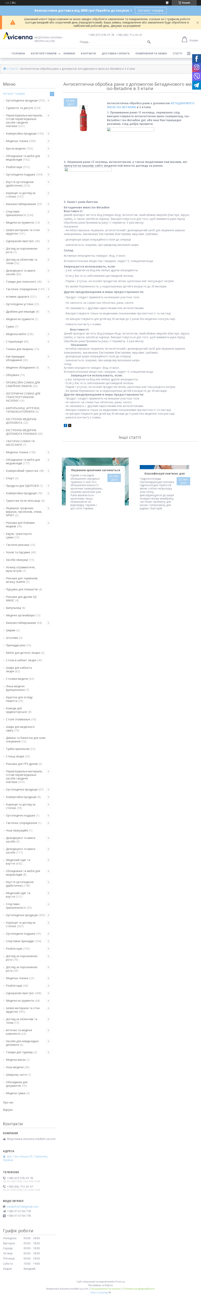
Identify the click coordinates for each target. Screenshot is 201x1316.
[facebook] (65, 426)
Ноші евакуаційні (17, 830)
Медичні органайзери (20, 615)
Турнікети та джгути (19, 108)
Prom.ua (120, 1281)
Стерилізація (14, 341)
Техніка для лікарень (19, 349)
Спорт (10, 478)
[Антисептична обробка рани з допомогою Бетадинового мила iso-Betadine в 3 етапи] (83, 118)
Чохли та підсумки (18, 552)
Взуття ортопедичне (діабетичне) (20, 183)
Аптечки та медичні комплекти (19, 1032)
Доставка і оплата (116, 53)
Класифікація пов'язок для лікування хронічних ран (164, 474)
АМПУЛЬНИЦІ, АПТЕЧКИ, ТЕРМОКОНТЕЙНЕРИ (23, 409)
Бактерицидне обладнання (15, 358)
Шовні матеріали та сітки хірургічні (23, 231)
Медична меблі (16, 334)
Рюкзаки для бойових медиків (20, 524)
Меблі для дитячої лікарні (23, 653)
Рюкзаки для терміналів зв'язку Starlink (21, 580)
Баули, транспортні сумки (19, 535)
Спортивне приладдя (20, 941)
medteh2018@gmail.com (22, 1206)
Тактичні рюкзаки (17, 545)
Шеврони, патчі (16, 1074)
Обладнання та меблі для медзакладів (23, 157)
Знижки (69, 53)
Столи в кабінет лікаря (21, 660)
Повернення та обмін (151, 53)
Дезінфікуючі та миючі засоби (20, 272)
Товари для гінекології (21, 281)
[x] (69, 426)
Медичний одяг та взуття (18, 861)
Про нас (8, 1102)
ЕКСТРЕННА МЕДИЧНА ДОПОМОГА (21, 420)
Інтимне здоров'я (17, 296)
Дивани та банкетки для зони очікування (25, 739)
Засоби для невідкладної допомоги (22, 1043)
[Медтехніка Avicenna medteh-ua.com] (17, 35)
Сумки (10, 326)
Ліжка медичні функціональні (15, 688)
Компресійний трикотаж (22, 471)
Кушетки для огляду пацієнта (19, 699)
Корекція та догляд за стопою (20, 194)
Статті (177, 53)
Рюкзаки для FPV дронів (22, 764)
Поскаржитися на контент (106, 1288)
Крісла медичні (16, 148)
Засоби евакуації (17, 560)
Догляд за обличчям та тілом (21, 261)
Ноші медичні (15, 1067)
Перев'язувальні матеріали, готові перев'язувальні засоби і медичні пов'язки (24, 120)
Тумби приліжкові (17, 749)
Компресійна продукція (21, 133)
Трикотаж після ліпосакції (23, 500)
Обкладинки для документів (16, 1084)
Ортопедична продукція (22, 100)
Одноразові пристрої (20, 241)
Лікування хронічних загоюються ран (95, 471)
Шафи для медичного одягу (20, 728)
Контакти (88, 53)
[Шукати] (149, 42)
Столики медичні (17, 679)
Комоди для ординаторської (16, 710)
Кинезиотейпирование (21, 204)
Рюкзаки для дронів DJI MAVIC (21, 598)
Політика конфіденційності (139, 1288)
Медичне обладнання (20, 367)
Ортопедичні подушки (20, 174)
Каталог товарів (151, 10)
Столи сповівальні (18, 719)
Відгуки (8, 1110)
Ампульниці (13, 608)
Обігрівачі (12, 375)
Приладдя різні (15, 645)
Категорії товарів (44, 53)
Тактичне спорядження (21, 289)
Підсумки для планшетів (22, 589)
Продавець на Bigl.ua (100, 1285)
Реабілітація (14, 167)
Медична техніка (17, 141)
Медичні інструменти (20, 222)
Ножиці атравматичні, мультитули (20, 569)
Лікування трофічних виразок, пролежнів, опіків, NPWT (24, 511)
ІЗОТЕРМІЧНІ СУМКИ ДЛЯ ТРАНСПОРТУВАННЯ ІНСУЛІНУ (23, 397)
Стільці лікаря (15, 756)
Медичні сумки (15, 1093)
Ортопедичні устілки (19, 304)
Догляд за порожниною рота (21, 250)
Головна (18, 53)
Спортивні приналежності (16, 213)
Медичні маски (16, 1060)
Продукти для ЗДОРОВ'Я (22, 486)
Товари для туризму (19, 1052)
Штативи (12, 638)
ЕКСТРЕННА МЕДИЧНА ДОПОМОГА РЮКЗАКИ (21, 432)
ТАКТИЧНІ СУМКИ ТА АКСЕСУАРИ (20, 443)
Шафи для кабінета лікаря (19, 669)
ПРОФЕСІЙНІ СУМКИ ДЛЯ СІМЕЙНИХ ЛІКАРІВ (23, 384)
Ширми (10, 630)
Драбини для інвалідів (20, 311)
